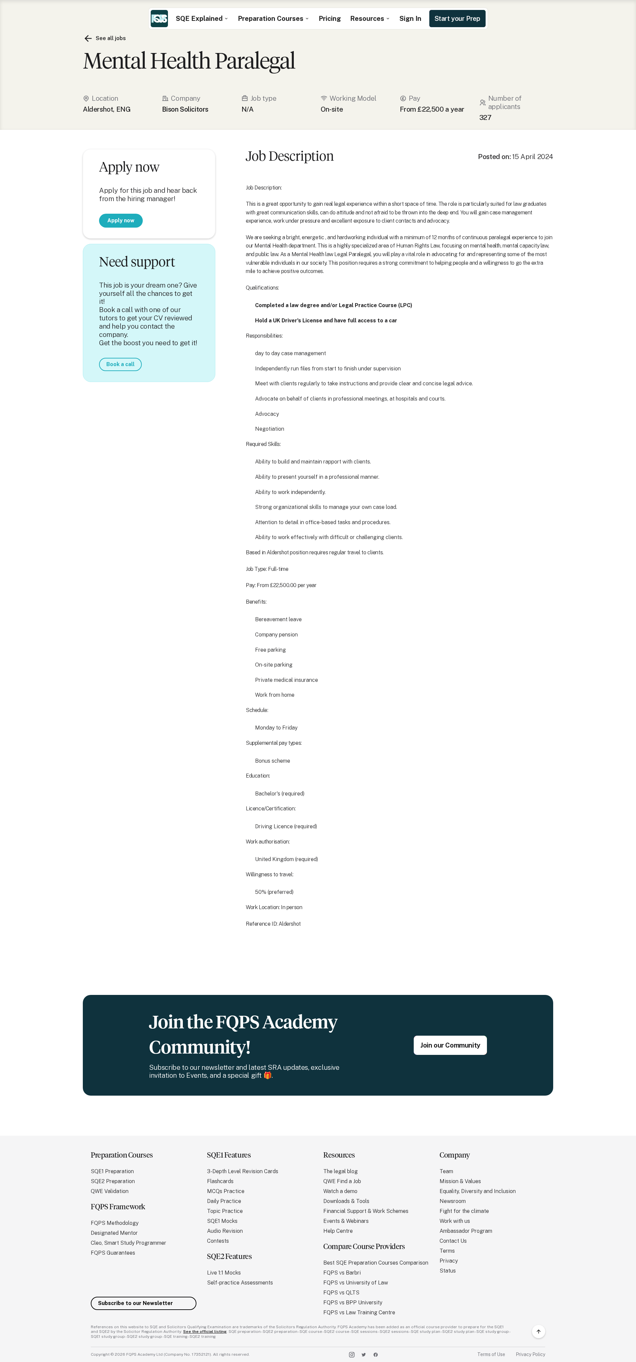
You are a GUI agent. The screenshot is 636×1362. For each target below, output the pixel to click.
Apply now (120, 220)
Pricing (330, 19)
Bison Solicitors (185, 109)
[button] (202, 18)
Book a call (120, 364)
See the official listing (205, 1331)
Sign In (410, 19)
